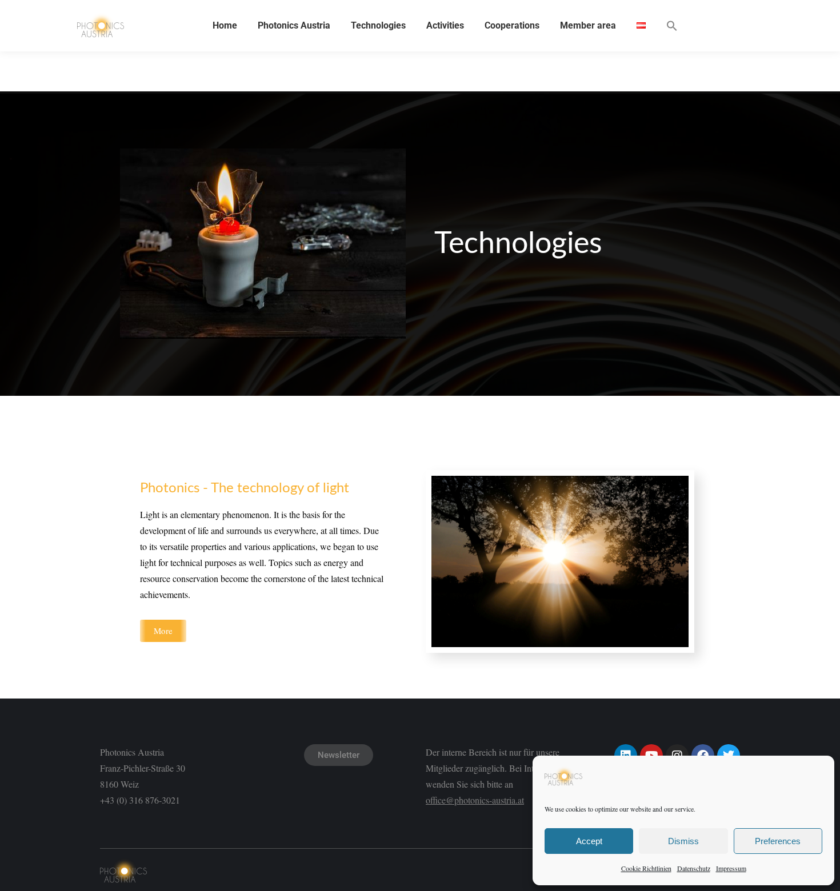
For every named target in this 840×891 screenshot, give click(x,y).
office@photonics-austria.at (475, 800)
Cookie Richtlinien (646, 868)
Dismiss (683, 841)
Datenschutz (693, 868)
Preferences (778, 841)
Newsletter (338, 755)
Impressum (731, 868)
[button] (672, 25)
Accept (589, 841)
